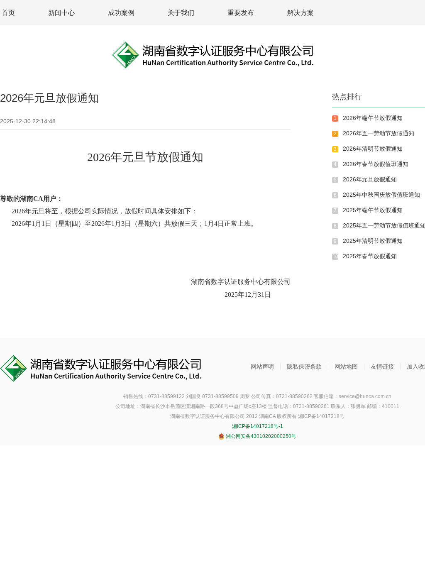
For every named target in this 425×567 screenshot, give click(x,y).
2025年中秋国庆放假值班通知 (381, 194)
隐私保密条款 (304, 366)
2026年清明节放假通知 (373, 148)
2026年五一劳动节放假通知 (378, 133)
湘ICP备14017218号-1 (257, 426)
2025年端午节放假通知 (373, 210)
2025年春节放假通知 (370, 256)
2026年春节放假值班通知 (375, 164)
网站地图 (346, 366)
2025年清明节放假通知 (373, 240)
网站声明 (262, 366)
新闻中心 (61, 12)
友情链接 (382, 366)
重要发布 (240, 12)
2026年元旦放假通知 (370, 179)
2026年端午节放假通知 (373, 118)
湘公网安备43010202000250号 (260, 436)
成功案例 (121, 12)
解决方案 (300, 12)
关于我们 (181, 12)
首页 (8, 12)
